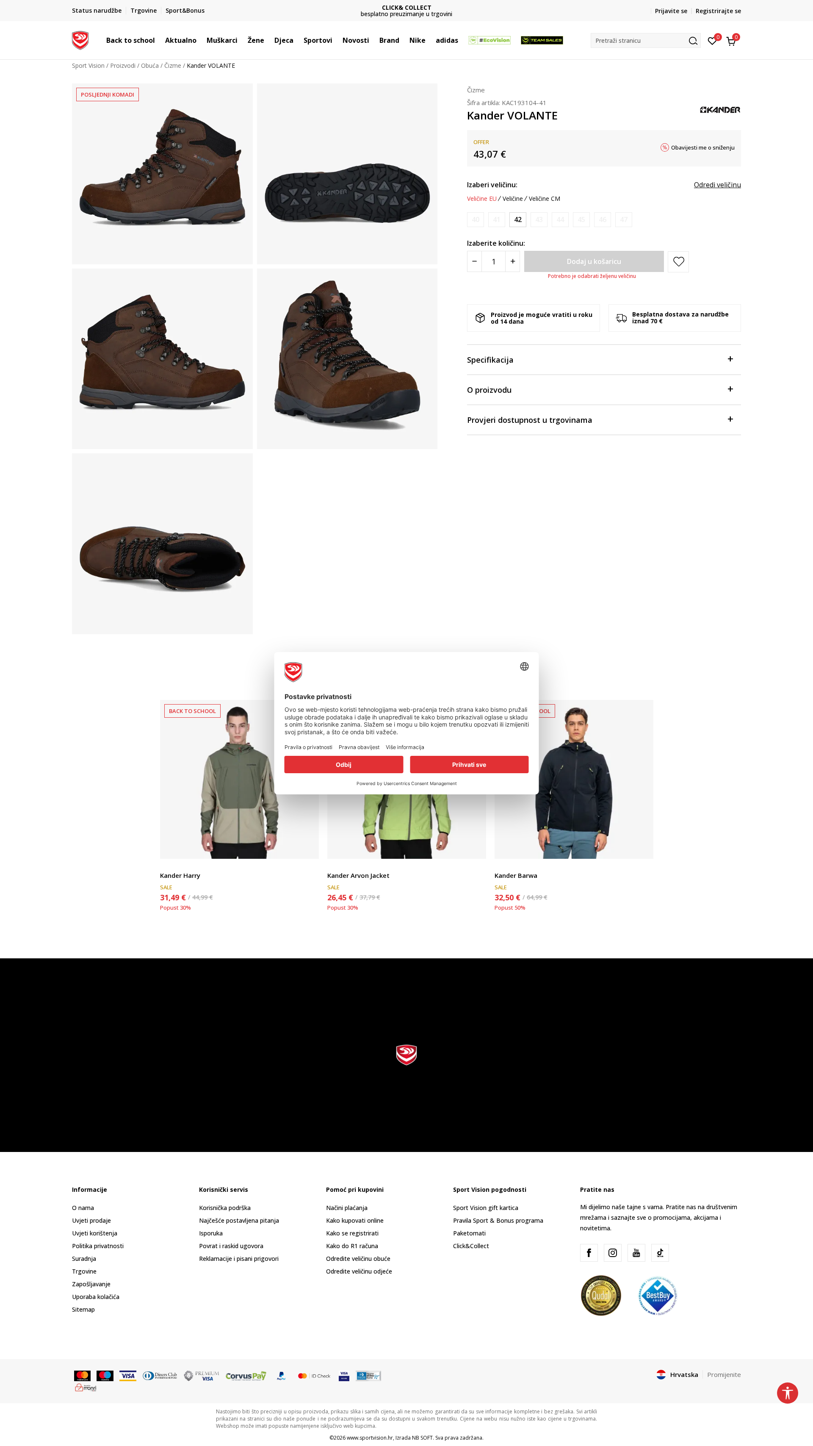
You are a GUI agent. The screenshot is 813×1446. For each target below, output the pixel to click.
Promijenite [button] (724, 1374)
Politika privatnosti (98, 1246)
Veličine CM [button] (544, 198)
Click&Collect (471, 1246)
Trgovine (84, 1271)
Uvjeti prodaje (91, 1220)
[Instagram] (612, 1252)
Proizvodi (123, 65)
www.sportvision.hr (370, 1437)
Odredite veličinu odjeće (359, 1271)
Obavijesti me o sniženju (703, 147)
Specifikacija (490, 360)
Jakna (167, 866)
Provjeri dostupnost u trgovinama (529, 420)
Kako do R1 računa (352, 1246)
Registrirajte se (718, 11)
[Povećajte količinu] (512, 261)
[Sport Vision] (80, 39)
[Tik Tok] (660, 1252)
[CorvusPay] (246, 1375)
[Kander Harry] (239, 779)
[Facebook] (589, 1252)
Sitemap (83, 1309)
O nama (83, 1208)
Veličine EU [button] (482, 198)
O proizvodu (489, 390)
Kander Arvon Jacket (358, 875)
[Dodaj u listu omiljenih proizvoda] (307, 847)
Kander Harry (180, 875)
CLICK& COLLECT (331, 7)
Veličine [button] (513, 198)
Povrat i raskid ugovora (231, 1246)
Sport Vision (88, 65)
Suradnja (84, 1258)
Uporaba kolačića (95, 1297)
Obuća (150, 65)
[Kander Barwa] (574, 779)
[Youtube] (636, 1252)
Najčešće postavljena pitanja (239, 1220)
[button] (159, 40)
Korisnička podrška (225, 1208)
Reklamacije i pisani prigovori (239, 1258)
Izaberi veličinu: (492, 185)
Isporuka (211, 1233)
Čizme (172, 65)
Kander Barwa (516, 875)
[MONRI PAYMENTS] (85, 1386)
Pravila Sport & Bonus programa (498, 1220)
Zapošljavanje (91, 1284)
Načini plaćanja (347, 1208)
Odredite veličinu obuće (358, 1258)
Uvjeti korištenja (94, 1233)
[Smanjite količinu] (474, 261)
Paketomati (469, 1233)
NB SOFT (422, 1437)
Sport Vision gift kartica (485, 1208)
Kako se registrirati (352, 1233)
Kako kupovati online (355, 1220)
